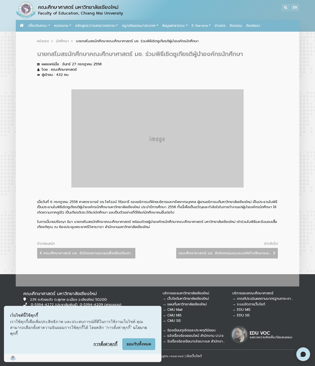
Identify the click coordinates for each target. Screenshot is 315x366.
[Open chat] (303, 354)
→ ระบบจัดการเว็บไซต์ (248, 304)
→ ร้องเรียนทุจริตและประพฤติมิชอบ (189, 330)
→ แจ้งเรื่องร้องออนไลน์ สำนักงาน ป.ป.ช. (193, 335)
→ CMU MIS (172, 315)
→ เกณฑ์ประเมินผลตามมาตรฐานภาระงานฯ (263, 298)
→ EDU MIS (241, 309)
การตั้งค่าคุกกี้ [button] (105, 343)
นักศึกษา (62, 41)
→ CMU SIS (172, 320)
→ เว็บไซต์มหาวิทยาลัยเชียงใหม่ (186, 298)
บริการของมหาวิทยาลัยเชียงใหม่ (186, 293)
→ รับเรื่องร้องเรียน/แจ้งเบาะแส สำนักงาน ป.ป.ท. (199, 341)
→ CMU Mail (172, 309)
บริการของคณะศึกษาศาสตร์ (252, 293)
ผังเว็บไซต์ (194, 356)
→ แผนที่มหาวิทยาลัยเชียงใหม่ (185, 304)
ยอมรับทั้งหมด (138, 343)
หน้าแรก (43, 41)
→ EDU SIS (241, 315)
